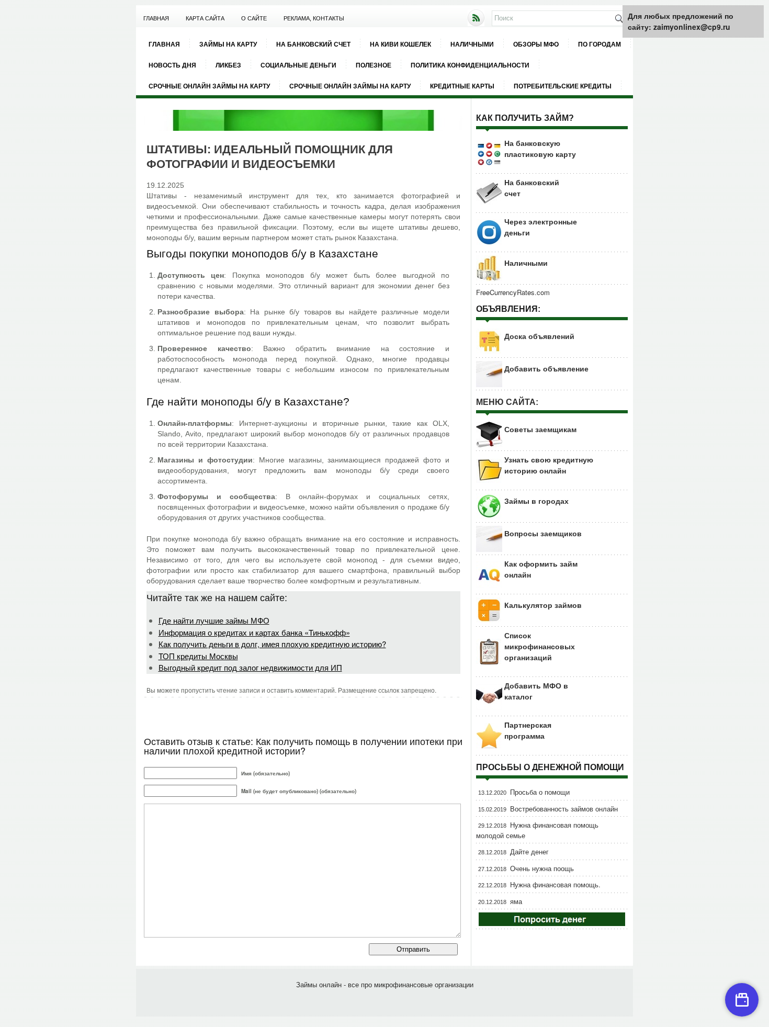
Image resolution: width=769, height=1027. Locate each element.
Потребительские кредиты (563, 86)
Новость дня (172, 65)
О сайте (254, 18)
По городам (599, 44)
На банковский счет (313, 44)
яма (516, 901)
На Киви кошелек (400, 44)
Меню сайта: (507, 402)
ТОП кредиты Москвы (198, 655)
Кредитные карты (462, 86)
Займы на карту (228, 44)
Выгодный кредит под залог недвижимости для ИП (250, 667)
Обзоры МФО (536, 44)
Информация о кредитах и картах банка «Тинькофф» (254, 632)
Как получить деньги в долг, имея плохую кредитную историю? (272, 643)
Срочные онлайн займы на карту (209, 86)
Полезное (373, 65)
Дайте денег (529, 851)
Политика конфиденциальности (470, 65)
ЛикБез (228, 65)
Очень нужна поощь (542, 868)
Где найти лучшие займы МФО (214, 620)
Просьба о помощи (540, 792)
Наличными (472, 44)
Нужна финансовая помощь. (555, 884)
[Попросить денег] (552, 923)
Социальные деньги (298, 65)
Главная (156, 18)
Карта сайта (205, 18)
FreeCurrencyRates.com (513, 292)
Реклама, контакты (314, 18)
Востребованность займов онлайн (564, 809)
